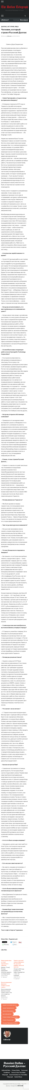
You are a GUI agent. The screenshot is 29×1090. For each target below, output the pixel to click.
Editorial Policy (6, 1070)
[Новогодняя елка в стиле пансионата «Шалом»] (7, 968)
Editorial (9, 36)
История (10, 26)
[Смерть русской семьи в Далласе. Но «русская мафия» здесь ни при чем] (20, 969)
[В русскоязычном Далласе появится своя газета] (7, 990)
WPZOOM (20, 1085)
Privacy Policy (16, 1070)
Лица (17, 26)
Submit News (18, 1077)
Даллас (4, 26)
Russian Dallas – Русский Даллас (14, 1064)
